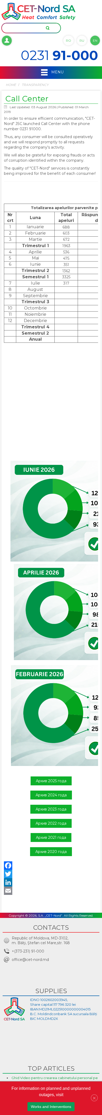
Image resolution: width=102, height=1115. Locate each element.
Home (11, 85)
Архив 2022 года (51, 823)
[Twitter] (51, 874)
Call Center (26, 99)
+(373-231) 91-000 (28, 951)
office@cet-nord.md (30, 959)
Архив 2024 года (51, 795)
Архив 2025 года (51, 781)
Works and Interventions (51, 1107)
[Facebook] (51, 865)
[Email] (51, 890)
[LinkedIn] (51, 882)
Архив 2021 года (51, 837)
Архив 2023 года (51, 809)
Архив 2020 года (51, 851)
